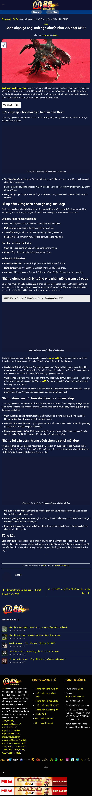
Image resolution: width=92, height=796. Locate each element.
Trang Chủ (6, 19)
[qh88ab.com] (46, 5)
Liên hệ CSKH (41, 714)
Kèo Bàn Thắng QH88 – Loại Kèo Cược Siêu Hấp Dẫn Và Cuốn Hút (38, 627)
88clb (17, 753)
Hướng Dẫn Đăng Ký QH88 (46, 689)
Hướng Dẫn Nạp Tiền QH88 (47, 705)
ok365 (12, 753)
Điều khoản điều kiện (44, 718)
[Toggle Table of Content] (16, 105)
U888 (4, 721)
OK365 (10, 721)
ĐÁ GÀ (16, 19)
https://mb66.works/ (11, 730)
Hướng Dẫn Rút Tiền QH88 (46, 710)
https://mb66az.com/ (11, 724)
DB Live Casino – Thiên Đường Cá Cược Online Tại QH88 (34, 651)
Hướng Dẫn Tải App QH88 (46, 701)
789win (5, 753)
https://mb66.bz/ (9, 727)
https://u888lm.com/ (11, 743)
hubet (21, 749)
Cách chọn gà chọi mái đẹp (14, 88)
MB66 (23, 740)
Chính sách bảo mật (44, 723)
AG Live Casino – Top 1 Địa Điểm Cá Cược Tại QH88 (32, 643)
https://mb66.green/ (11, 740)
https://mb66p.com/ (11, 737)
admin (55, 35)
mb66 (23, 743)
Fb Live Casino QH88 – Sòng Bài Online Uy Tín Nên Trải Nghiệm (37, 659)
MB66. (11, 746)
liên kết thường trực (62, 565)
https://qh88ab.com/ (75, 696)
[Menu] (3, 5)
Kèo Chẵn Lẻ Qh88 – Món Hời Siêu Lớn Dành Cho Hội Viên (35, 635)
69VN (15, 749)
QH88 (4, 688)
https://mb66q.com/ (11, 733)
